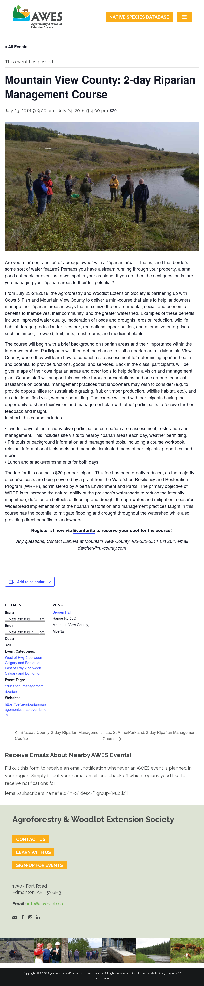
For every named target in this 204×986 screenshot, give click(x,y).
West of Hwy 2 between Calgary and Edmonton (23, 660)
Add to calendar (30, 581)
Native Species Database (139, 17)
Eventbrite (84, 530)
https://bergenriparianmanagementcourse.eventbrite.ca (25, 709)
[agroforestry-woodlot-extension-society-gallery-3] (153, 950)
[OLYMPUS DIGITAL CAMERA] (51, 950)
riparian (11, 691)
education (12, 685)
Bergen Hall (62, 612)
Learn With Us (33, 852)
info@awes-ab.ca (45, 903)
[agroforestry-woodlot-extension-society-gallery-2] (119, 950)
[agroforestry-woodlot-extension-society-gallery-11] (17, 950)
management (32, 685)
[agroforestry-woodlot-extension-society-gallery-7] (85, 950)
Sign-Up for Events (39, 865)
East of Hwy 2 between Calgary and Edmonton (23, 670)
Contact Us (30, 839)
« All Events (16, 46)
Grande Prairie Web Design (149, 973)
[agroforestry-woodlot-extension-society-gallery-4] (187, 950)
